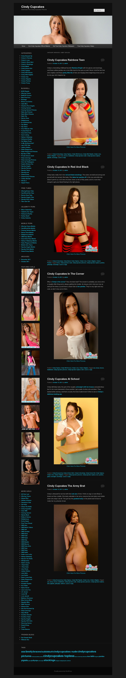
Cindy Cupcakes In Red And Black (67, 167)
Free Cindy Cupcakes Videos (85, 46)
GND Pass (24, 548)
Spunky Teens (25, 170)
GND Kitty (24, 540)
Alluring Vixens (26, 93)
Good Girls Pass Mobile (28, 239)
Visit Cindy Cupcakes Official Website (39, 46)
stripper (58, 660)
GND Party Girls (26, 546)
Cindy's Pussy (25, 83)
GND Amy (24, 525)
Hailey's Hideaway (26, 137)
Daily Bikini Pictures (27, 114)
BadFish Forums (26, 95)
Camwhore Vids (26, 502)
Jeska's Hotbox (25, 147)
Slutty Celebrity (26, 218)
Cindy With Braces (77, 154)
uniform (63, 583)
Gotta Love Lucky (26, 554)
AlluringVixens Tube (27, 191)
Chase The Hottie (26, 507)
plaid (48, 476)
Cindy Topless (67, 154)
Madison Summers (27, 598)
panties (102, 263)
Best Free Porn (25, 97)
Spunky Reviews (26, 168)
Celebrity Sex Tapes (27, 212)
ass (62, 156)
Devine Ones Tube (26, 195)
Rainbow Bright (77, 68)
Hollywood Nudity (26, 139)
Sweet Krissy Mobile (27, 251)
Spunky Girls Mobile (27, 249)
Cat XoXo (24, 504)
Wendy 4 (23, 181)
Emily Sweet (25, 521)
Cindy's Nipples (51, 156)
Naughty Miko (25, 602)
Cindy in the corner (58, 282)
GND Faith (24, 536)
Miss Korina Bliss (26, 600)
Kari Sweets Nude (26, 637)
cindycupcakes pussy (37, 656)
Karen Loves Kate (26, 577)
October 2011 (25, 261)
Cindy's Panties (26, 81)
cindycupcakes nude (81, 156)
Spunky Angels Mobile (28, 247)
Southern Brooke (26, 615)
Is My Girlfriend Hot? (27, 143)
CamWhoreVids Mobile (28, 228)
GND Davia (24, 533)
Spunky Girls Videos (27, 199)
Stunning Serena (26, 623)
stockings (54, 157)
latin (82, 369)
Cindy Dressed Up (58, 473)
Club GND (24, 511)
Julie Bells (24, 573)
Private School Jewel (27, 156)
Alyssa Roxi (24, 498)
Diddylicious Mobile (27, 234)
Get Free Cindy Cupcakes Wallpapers (63, 46)
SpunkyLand (25, 172)
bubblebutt (71, 156)
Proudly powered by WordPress (63, 671)
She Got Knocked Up (27, 608)
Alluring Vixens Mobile (28, 226)
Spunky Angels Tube (27, 197)
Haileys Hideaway (26, 556)
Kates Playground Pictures (29, 151)
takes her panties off (79, 177)
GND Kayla (24, 538)
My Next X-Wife (25, 154)
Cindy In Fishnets (26, 58)
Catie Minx (24, 104)
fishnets (85, 656)
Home (23, 46)
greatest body (78, 498)
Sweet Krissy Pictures (28, 176)
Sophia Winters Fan (27, 164)
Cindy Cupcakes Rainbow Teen (66, 60)
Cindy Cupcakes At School (63, 379)
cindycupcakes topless (93, 156)
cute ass (74, 494)
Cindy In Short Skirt (68, 473)
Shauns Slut (25, 606)
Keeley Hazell (25, 216)
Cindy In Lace (25, 60)
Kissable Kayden (26, 583)
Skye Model (24, 613)
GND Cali (24, 529)
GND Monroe (25, 544)
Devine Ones (25, 118)
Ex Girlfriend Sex (26, 122)
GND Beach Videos (27, 527)
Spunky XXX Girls (26, 621)
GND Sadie (24, 552)
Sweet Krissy (25, 174)
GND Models (25, 542)
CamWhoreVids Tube (27, 193)
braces (66, 156)
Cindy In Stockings (58, 154)
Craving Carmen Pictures (29, 110)
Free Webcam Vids (27, 129)
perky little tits (68, 73)
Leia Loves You (26, 590)
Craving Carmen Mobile (28, 230)
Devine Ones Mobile (27, 232)
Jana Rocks (24, 569)
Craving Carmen (26, 108)
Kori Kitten (24, 585)
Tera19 (23, 627)
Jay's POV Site (25, 145)
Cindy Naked (67, 261)
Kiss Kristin (24, 581)
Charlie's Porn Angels (28, 106)
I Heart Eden (25, 565)
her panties (81, 286)
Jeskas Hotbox (25, 571)
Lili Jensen (24, 592)
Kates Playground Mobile (29, 243)
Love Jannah (25, 596)
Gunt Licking (25, 135)
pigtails (49, 157)
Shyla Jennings (26, 158)
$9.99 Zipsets (25, 91)
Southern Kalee (26, 617)
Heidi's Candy (25, 563)
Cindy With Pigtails (88, 154)
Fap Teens (24, 126)
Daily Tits (24, 116)
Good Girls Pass (26, 133)
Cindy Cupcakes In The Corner (65, 273)
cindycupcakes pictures (79, 263)
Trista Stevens (25, 629)
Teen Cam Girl (25, 201)
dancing (80, 656)
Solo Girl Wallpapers (27, 162)
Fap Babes (24, 124)
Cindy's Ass (97, 154)
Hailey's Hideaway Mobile (29, 241)
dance (76, 656)
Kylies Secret (25, 588)
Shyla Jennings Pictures (28, 160)
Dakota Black (25, 515)
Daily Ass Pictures (26, 112)
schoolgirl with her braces (85, 387)
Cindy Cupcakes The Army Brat (66, 486)
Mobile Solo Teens (27, 245)
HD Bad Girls (25, 561)
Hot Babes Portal (26, 141)
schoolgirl (53, 476)
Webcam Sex (25, 639)
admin (66, 63)
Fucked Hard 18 (26, 131)
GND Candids (25, 531)
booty (58, 263)
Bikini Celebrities (26, 210)
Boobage (24, 99)
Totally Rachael (26, 178)
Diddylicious (25, 120)
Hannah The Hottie (26, 558)
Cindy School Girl (90, 473)
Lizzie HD (24, 594)
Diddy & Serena (26, 517)
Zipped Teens (25, 183)
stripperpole (63, 660)
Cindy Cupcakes (32, 6)
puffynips (49, 264)
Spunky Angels (26, 166)
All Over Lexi (25, 494)
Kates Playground (26, 149)
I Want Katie (25, 567)
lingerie (97, 656)
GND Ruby (24, 550)
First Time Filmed (26, 523)
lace (97, 475)
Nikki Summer (25, 604)
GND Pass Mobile (26, 237)
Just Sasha (24, 575)
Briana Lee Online (26, 101)
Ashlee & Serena (26, 500)
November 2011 (26, 259)
